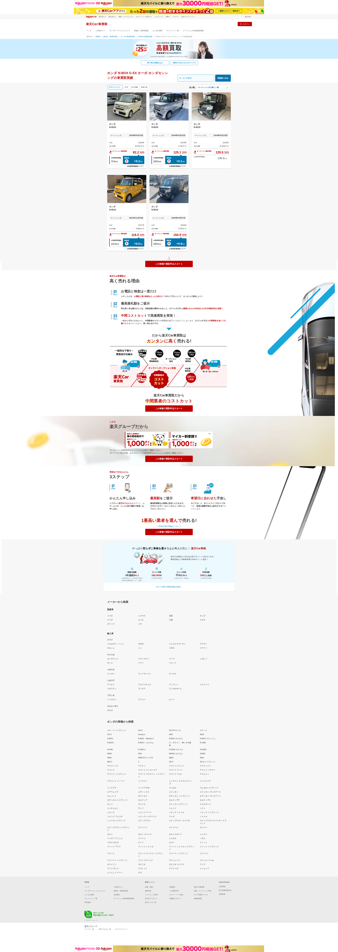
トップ (89, 31)
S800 (171, 758)
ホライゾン (111, 864)
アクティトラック (176, 766)
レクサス (141, 616)
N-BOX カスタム (176, 738)
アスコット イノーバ (115, 781)
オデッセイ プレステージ (210, 796)
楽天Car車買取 (199, 887)
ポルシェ (111, 648)
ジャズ (172, 816)
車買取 (97, 36)
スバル (141, 620)
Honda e (141, 734)
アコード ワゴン (175, 774)
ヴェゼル (172, 788)
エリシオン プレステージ (210, 792)
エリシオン (173, 792)
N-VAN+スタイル (176, 749)
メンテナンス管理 (151, 895)
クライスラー (143, 659)
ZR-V (171, 762)
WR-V (109, 762)
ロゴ (140, 872)
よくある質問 (157, 31)
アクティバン (205, 766)
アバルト (111, 684)
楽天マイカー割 (150, 902)
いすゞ (141, 624)
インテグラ (111, 788)
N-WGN (203, 749)
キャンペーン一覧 (172, 31)
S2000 (202, 753)
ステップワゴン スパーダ (179, 820)
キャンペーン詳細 (139, 450)
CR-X (140, 730)
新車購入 (172, 887)
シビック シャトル (176, 812)
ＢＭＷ (141, 644)
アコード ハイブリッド (116, 774)
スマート (203, 648)
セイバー (203, 827)
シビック (111, 812)
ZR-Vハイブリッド (207, 762)
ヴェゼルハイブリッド (209, 788)
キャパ (110, 804)
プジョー (141, 699)
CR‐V (109, 734)
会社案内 (117, 895)
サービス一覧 (89, 929)
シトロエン (111, 699)
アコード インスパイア (147, 770)
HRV (171, 734)
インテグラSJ (143, 788)
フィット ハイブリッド (209, 846)
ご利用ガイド (100, 31)
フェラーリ (204, 684)
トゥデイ (203, 834)
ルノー (172, 699)
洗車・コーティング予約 (202, 891)
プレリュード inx (207, 860)
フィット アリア (114, 846)
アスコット (204, 774)
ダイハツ (111, 624)
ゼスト (110, 834)
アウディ (203, 644)
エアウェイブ (112, 792)
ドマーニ (141, 838)
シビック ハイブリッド (209, 812)
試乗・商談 (149, 887)
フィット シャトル (145, 846)
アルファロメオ (144, 684)
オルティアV (205, 800)
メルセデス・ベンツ (115, 644)
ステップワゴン (144, 820)
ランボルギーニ (175, 689)
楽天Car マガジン (151, 898)
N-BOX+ (110, 743)
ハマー (141, 663)
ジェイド (172, 808)
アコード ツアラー (207, 770)
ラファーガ (173, 868)
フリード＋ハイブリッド (117, 860)
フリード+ (204, 853)
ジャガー (111, 674)
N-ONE (203, 743)
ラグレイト (142, 868)
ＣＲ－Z (203, 730)
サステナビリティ (121, 929)
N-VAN (110, 749)
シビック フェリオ (115, 816)
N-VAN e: (142, 749)
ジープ (172, 659)
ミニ (140, 648)
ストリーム (173, 827)
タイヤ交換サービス (201, 895)
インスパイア (205, 781)
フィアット (173, 684)
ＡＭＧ (172, 648)
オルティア (142, 800)
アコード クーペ (175, 770)
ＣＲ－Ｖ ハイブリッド (116, 730)
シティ (202, 808)
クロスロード (205, 804)
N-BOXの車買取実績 (145, 36)
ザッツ (141, 808)
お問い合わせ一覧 (104, 929)
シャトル (203, 816)
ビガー (172, 842)
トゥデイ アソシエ (115, 838)
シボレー (203, 659)
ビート (141, 842)
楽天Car (89, 36)
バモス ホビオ (113, 842)
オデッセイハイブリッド (117, 800)
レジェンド (204, 868)
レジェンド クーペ (115, 872)
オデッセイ (142, 796)
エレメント (111, 796)
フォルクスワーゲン (177, 644)
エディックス (143, 792)
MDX (202, 734)
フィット (203, 842)
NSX (140, 753)
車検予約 (148, 891)
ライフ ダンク (113, 868)
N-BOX (110, 738)
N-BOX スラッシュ (207, 738)
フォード (172, 663)
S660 (109, 758)
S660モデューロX (145, 758)
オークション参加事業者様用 (193, 31)
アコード (111, 770)
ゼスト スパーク (145, 834)
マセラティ (111, 689)
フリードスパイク (145, 860)
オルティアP (174, 800)
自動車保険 (198, 898)
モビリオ (141, 864)
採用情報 (222, 894)
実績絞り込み (223, 78)
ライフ (202, 864)
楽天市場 (248, 17)
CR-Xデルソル (175, 730)
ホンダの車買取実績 (128, 36)
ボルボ (110, 710)
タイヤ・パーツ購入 (176, 895)
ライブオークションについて (119, 31)
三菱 (171, 620)
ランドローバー (144, 674)
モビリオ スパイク (176, 864)
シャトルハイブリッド (116, 820)
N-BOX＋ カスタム (146, 743)
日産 (171, 616)
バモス (202, 838)
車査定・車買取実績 (141, 31)
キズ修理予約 (174, 891)
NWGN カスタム (176, 753)
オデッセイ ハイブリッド (179, 796)
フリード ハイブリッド (178, 853)
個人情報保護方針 (225, 890)
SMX (202, 758)
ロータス (172, 674)
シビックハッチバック (147, 816)
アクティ (141, 766)
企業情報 (222, 886)
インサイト (142, 781)
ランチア (141, 689)
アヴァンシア (112, 766)
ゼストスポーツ (175, 834)
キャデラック (112, 659)
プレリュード (174, 860)
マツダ (110, 620)
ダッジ (110, 663)
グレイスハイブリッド (178, 804)
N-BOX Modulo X (146, 738)
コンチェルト (112, 808)
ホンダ (202, 616)
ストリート (142, 827)
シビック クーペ (145, 812)
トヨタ (110, 616)
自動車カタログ (174, 898)
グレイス (141, 804)
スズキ (202, 620)
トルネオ (172, 838)
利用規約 (87, 902)
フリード (111, 853)
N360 (109, 753)
